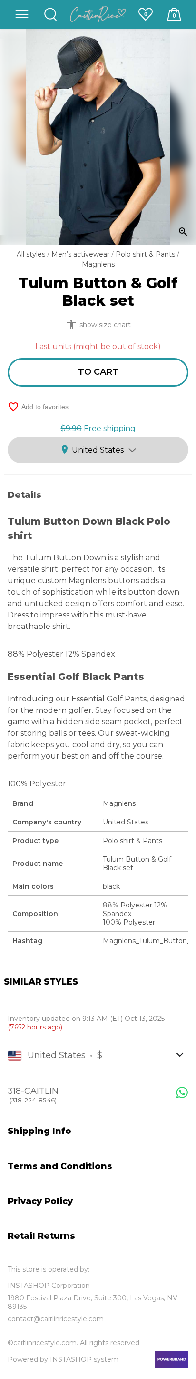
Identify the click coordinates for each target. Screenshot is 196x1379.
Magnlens (98, 264)
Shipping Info (39, 1131)
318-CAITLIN (33, 1095)
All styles (32, 254)
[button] (22, 14)
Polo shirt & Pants (146, 254)
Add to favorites (38, 406)
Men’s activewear (81, 254)
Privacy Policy (40, 1201)
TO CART (98, 372)
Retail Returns (41, 1236)
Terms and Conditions (60, 1166)
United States (98, 449)
